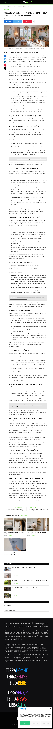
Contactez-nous (8, 607)
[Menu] (5, 2)
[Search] (47, 2)
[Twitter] (5, 59)
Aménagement (6, 9)
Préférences (46, 723)
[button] (50, 709)
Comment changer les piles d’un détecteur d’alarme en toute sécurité (25, 574)
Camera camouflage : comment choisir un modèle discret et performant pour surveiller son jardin (29, 581)
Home (4, 6)
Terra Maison (7, 605)
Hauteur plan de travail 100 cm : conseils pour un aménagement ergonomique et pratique (14, 553)
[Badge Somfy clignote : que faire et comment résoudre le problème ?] (7, 569)
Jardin (17, 595)
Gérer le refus (35, 723)
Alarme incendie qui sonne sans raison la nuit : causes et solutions (25, 587)
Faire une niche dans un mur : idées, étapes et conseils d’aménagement (36, 533)
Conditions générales (9, 610)
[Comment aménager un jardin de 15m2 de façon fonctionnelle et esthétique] (7, 595)
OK (24, 723)
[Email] (5, 68)
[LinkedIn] (5, 62)
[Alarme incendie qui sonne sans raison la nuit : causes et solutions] (7, 589)
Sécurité (17, 569)
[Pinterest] (5, 65)
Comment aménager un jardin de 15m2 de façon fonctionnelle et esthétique (26, 594)
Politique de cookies (34, 726)
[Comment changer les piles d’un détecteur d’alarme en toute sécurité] (7, 575)
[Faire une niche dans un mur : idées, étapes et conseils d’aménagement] (38, 524)
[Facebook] (5, 56)
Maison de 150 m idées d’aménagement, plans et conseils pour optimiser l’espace (14, 533)
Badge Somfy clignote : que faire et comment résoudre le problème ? (25, 567)
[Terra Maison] (26, 2)
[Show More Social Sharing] (33, 21)
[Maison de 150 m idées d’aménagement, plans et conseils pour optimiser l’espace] (15, 524)
